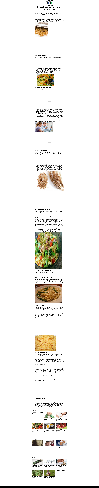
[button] (47, 3)
